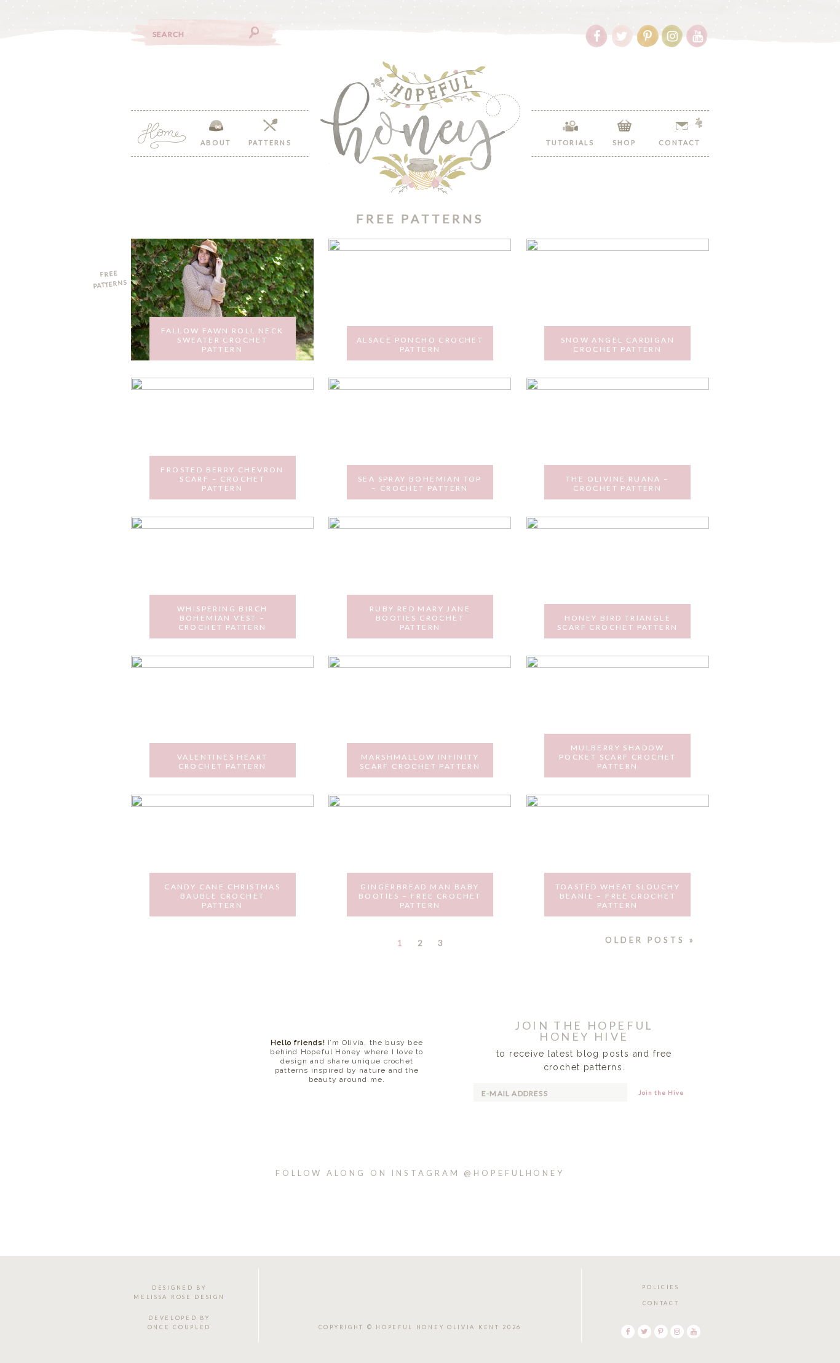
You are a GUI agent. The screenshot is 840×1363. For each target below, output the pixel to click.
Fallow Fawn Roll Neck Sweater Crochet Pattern (222, 340)
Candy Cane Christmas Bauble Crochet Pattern (222, 896)
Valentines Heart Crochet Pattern (222, 761)
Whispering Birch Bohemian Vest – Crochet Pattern (222, 618)
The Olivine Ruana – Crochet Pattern (618, 483)
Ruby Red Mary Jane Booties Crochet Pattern (420, 618)
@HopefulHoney (514, 1173)
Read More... (347, 1099)
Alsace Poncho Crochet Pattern (420, 344)
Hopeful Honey (420, 128)
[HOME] (161, 135)
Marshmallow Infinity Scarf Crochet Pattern (420, 761)
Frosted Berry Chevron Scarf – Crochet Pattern (221, 479)
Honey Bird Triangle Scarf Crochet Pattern (617, 622)
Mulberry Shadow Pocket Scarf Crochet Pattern (617, 757)
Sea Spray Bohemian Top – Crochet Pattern (420, 483)
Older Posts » (650, 940)
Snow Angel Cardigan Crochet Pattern (618, 344)
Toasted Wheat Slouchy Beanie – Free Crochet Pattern (617, 896)
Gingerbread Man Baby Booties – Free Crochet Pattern (420, 896)
